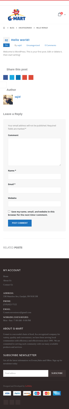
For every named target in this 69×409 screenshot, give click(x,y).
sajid (19, 45)
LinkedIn (18, 77)
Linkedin (17, 402)
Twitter (12, 77)
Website (12, 198)
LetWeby (28, 386)
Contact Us (8, 284)
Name (12, 170)
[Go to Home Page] (4, 28)
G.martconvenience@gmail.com (17, 312)
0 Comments (50, 45)
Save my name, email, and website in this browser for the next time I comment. (31, 213)
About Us (7, 280)
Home (5, 276)
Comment (13, 135)
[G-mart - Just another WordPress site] (17, 15)
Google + (24, 77)
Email (31, 77)
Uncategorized (33, 45)
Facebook (5, 77)
